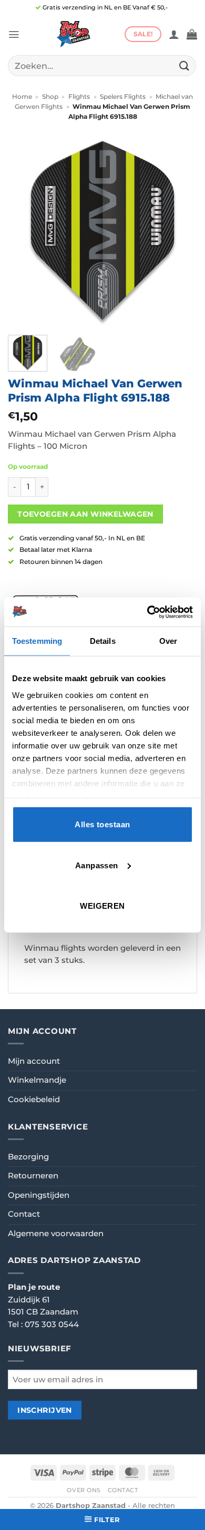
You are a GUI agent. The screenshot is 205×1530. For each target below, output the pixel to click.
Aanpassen (96, 864)
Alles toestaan (102, 824)
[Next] (180, 232)
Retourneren (33, 1175)
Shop (50, 96)
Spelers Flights (123, 96)
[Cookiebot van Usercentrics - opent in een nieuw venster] (147, 612)
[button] (13, 34)
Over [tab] (168, 640)
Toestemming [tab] (37, 640)
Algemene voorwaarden (56, 1233)
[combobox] (102, 65)
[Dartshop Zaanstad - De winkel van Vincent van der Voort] (72, 34)
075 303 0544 (52, 1324)
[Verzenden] (184, 65)
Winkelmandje (37, 1080)
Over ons (84, 1490)
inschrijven (44, 1410)
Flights (79, 96)
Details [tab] (103, 640)
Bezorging (28, 1157)
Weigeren (102, 905)
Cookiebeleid (34, 1099)
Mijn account (34, 1061)
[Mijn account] (174, 34)
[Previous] (24, 232)
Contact (24, 1214)
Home (22, 96)
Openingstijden (38, 1195)
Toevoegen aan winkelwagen (85, 514)
